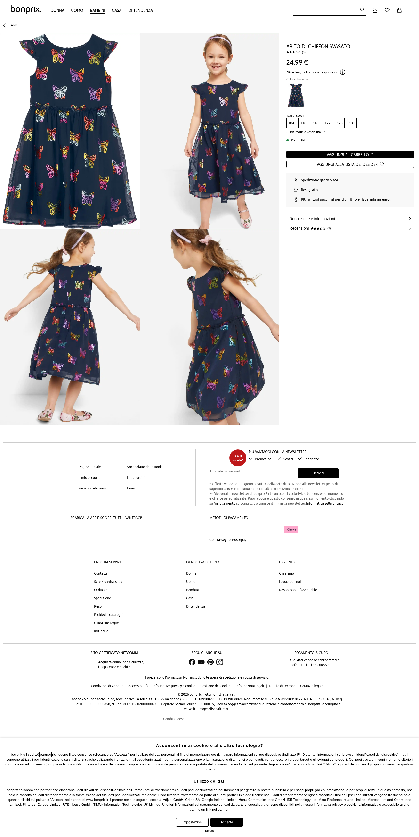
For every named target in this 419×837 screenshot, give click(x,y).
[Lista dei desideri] (388, 13)
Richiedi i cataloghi (108, 615)
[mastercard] (216, 529)
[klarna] (291, 529)
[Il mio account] (375, 13)
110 (303, 123)
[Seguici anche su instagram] (219, 662)
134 (352, 123)
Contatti (100, 573)
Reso (98, 606)
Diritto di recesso (282, 686)
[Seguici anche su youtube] (201, 662)
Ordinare (101, 590)
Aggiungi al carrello (348, 154)
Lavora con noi (290, 582)
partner (45, 754)
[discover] (256, 529)
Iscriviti (318, 473)
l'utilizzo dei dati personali (155, 754)
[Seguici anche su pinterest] (210, 662)
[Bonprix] (26, 13)
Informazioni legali (250, 686)
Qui (351, 759)
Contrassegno (220, 540)
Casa (116, 10)
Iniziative (101, 631)
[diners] (243, 529)
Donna (57, 10)
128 (340, 123)
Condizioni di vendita (107, 686)
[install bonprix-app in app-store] (86, 530)
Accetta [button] (227, 822)
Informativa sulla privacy (324, 503)
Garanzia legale (311, 686)
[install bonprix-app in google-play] (121, 530)
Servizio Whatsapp (108, 582)
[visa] (230, 529)
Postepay (239, 540)
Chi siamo (286, 573)
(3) (304, 52)
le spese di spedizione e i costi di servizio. (237, 677)
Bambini (97, 10)
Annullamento (224, 503)
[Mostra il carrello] (400, 13)
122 (327, 123)
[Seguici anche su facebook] (192, 662)
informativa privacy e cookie (335, 804)
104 (291, 123)
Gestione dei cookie (215, 686)
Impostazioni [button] (192, 822)
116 (315, 123)
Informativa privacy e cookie (174, 686)
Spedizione (102, 598)
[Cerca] (362, 10)
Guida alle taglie (106, 623)
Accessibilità (138, 686)
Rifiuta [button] (209, 831)
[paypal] (273, 529)
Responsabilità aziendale (298, 590)
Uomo (77, 10)
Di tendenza (140, 10)
